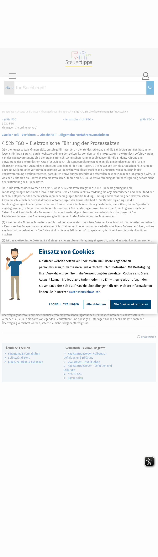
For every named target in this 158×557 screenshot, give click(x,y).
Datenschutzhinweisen (84, 292)
